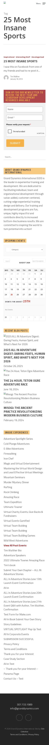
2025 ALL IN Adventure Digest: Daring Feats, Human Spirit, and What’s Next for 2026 (24, 355)
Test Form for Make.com (17, 614)
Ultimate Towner (13, 507)
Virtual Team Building (15, 526)
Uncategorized (37, 57)
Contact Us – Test (13, 679)
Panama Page (11, 674)
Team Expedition (13, 502)
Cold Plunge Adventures (17, 444)
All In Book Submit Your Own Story (22, 619)
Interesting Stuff (23, 57)
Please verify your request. (18, 124)
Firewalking (10, 454)
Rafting (8, 487)
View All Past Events (15, 545)
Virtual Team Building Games (19, 536)
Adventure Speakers (15, 555)
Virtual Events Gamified (17, 521)
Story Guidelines (12, 624)
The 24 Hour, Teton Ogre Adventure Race (22, 382)
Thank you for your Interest (19, 654)
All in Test (9, 664)
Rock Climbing (11, 492)
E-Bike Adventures (14, 449)
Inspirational (9, 57)
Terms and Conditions (15, 649)
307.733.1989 (24, 704)
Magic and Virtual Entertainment (21, 463)
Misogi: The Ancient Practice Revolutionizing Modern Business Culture (23, 411)
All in (6, 588)
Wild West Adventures (16, 540)
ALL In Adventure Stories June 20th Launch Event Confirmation (23, 595)
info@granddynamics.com (24, 708)
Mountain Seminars (14, 477)
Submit (15, 143)
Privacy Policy (11, 644)
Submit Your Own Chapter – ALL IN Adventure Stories (22, 572)
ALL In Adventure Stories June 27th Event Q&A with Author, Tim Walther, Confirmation (24, 605)
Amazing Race (11, 497)
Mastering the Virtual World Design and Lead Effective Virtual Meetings (23, 470)
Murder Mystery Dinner (16, 482)
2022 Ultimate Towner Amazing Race (24, 560)
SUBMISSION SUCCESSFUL (19, 639)
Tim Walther (15, 76)
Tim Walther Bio (13, 550)
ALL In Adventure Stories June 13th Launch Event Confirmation (23, 581)
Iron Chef (9, 459)
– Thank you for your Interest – (21, 669)
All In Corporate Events (16, 634)
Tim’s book (9, 565)
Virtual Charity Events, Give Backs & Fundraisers (23, 514)
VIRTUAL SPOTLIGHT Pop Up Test (22, 629)
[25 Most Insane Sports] (24, 68)
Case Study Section (14, 659)
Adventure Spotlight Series (18, 439)
